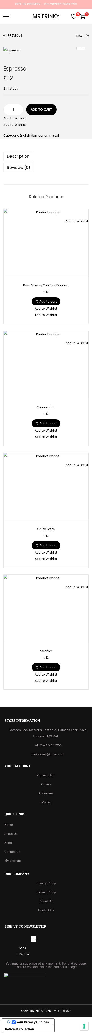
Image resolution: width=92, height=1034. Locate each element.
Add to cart (41, 109)
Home (8, 824)
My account (12, 860)
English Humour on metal (39, 135)
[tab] (46, 156)
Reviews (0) (18, 167)
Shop (8, 842)
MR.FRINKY (46, 16)
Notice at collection (19, 1029)
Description (18, 156)
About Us (10, 833)
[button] (14, 118)
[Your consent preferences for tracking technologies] (84, 1026)
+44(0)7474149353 (48, 745)
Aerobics (46, 651)
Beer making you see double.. (46, 285)
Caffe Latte (46, 529)
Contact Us (12, 851)
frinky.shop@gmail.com (47, 754)
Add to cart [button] (48, 301)
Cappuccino (46, 407)
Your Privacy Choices (32, 1022)
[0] (74, 16)
